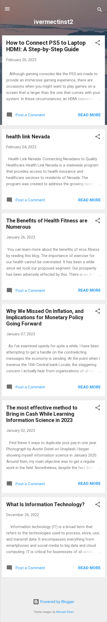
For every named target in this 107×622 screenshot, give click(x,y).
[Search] (100, 10)
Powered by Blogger (56, 601)
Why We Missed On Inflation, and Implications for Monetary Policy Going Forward (45, 317)
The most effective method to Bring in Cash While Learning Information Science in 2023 (41, 414)
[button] (98, 44)
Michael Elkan (65, 612)
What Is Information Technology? (45, 504)
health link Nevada (28, 136)
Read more (89, 115)
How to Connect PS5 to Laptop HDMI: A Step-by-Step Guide (46, 46)
